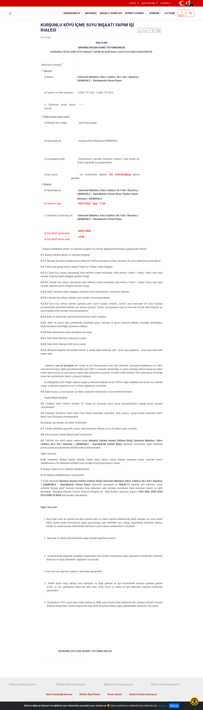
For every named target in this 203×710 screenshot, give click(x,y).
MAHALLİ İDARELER (111, 13)
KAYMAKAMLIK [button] (72, 13)
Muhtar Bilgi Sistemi (90, 694)
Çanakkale (164, 3)
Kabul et (174, 705)
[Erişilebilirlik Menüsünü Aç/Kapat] (194, 701)
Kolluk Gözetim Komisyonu (143, 694)
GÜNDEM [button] (154, 13)
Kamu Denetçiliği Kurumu (59, 694)
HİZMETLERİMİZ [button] (134, 13)
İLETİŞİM (170, 13)
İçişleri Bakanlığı (148, 3)
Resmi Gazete (115, 694)
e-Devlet (132, 3)
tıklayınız (162, 705)
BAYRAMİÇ (91, 13)
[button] (152, 30)
